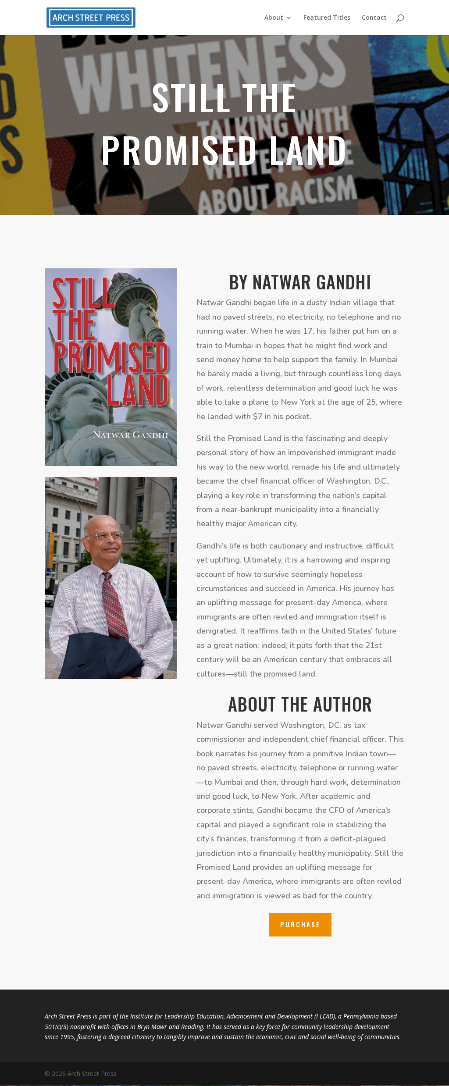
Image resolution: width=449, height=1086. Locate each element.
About (273, 17)
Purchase (300, 924)
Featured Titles (326, 17)
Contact (374, 17)
